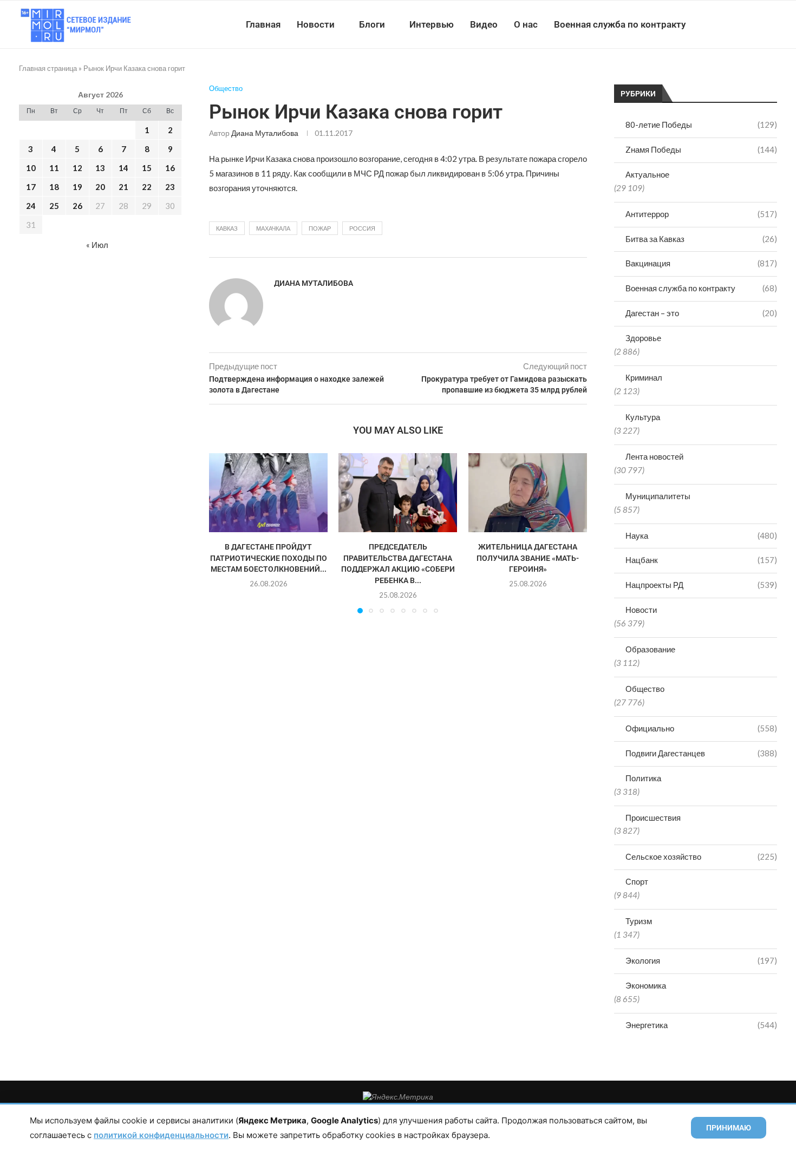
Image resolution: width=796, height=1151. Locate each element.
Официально (701, 728)
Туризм (638, 921)
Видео (484, 24)
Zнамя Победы (701, 149)
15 (147, 168)
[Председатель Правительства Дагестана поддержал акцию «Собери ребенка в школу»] (397, 492)
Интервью (431, 24)
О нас (526, 24)
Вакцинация (701, 263)
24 (31, 206)
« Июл (97, 245)
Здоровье (643, 338)
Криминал (643, 377)
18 (54, 187)
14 (123, 168)
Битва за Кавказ (701, 239)
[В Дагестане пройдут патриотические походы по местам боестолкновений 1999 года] (268, 492)
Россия (362, 228)
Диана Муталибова (264, 133)
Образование (650, 649)
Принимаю (728, 1127)
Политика (643, 778)
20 (100, 187)
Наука (701, 535)
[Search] (771, 24)
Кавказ (227, 228)
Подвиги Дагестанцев (701, 753)
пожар (320, 228)
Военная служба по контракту (620, 24)
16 (170, 168)
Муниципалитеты (657, 496)
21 (123, 187)
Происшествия (653, 817)
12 (77, 168)
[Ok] (755, 24)
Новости (316, 24)
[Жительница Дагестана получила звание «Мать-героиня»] (527, 492)
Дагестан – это (701, 313)
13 (100, 168)
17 (31, 187)
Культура (642, 417)
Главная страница (48, 68)
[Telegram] (744, 24)
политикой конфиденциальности (161, 1135)
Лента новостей (654, 456)
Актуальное (647, 174)
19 (77, 187)
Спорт (636, 881)
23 (170, 187)
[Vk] (732, 24)
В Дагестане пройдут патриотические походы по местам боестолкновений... (268, 557)
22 (147, 187)
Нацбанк (701, 560)
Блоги (372, 24)
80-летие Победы (701, 124)
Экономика (645, 985)
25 (54, 206)
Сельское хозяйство (701, 856)
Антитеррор (701, 214)
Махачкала (273, 228)
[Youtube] (721, 24)
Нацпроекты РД (701, 585)
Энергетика (701, 1025)
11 (54, 168)
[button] (223, 533)
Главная (263, 24)
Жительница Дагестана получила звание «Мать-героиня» (528, 557)
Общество (644, 689)
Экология (701, 960)
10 (31, 168)
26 (77, 206)
